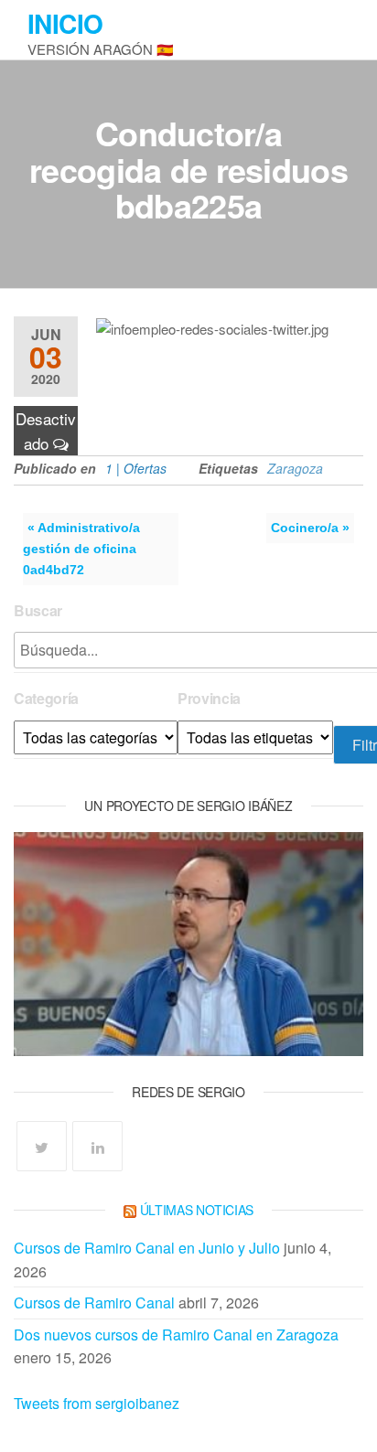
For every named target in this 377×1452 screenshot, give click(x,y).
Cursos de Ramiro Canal (94, 1302)
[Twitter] (41, 1146)
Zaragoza (295, 468)
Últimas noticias (197, 1210)
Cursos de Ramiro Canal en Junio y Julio (147, 1247)
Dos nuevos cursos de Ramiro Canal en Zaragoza (176, 1334)
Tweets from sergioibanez (96, 1403)
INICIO (65, 23)
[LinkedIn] (97, 1146)
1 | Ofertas (136, 468)
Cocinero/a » (310, 527)
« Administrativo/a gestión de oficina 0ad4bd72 (81, 548)
